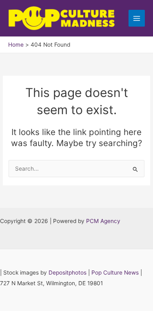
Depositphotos (67, 272)
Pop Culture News (115, 272)
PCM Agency (103, 221)
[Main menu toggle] (137, 18)
